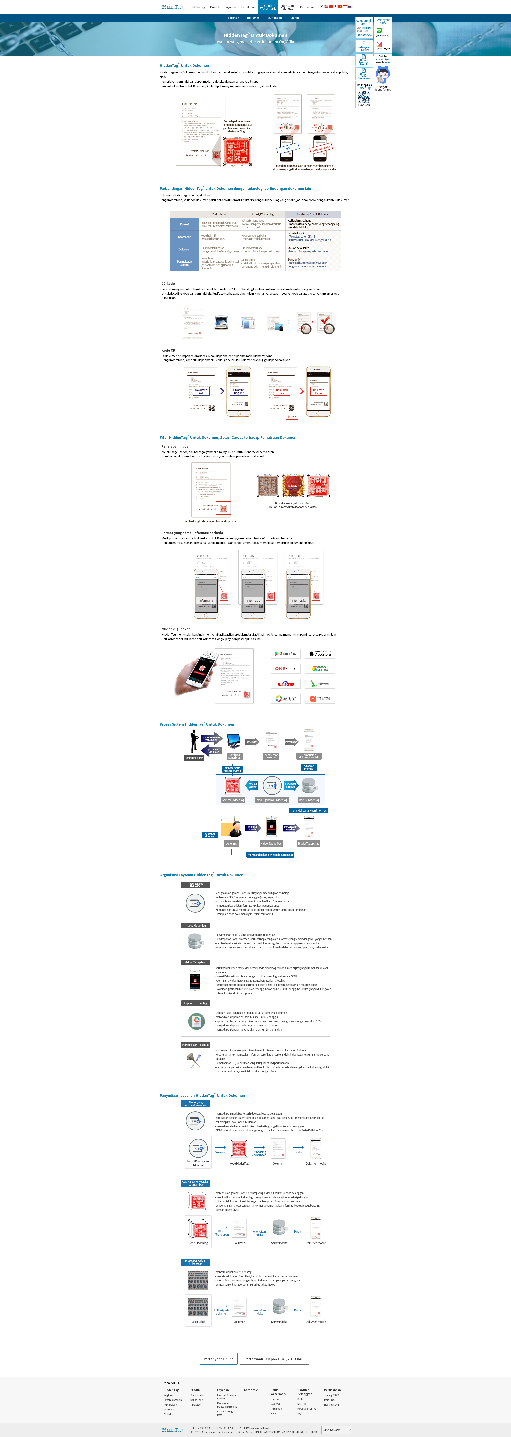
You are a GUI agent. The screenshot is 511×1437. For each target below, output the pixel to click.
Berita (300, 1399)
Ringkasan (169, 1395)
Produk (215, 7)
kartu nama (169, 1409)
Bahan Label (196, 1399)
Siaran (295, 18)
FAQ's (300, 1413)
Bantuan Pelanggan (304, 1392)
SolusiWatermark (268, 7)
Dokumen (253, 18)
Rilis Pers (301, 1403)
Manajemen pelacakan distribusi (227, 1404)
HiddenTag (198, 7)
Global (167, 1414)
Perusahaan (308, 7)
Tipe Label (195, 1404)
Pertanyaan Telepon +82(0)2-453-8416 (274, 1358)
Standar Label (197, 1395)
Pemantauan (170, 1404)
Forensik (233, 18)
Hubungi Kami (331, 1404)
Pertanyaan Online (219, 1358)
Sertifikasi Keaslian (173, 1399)
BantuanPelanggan (287, 7)
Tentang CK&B (331, 1395)
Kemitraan (248, 7)
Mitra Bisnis (329, 1399)
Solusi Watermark (278, 1392)
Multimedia (275, 18)
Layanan (230, 7)
